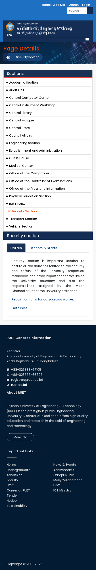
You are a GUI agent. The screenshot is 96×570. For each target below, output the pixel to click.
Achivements (63, 470)
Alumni (74, 5)
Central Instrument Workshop (31, 105)
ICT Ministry (62, 490)
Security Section (27, 57)
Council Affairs (20, 135)
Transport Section (22, 219)
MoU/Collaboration (68, 480)
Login (86, 5)
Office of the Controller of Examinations (40, 181)
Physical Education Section (29, 196)
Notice (12, 500)
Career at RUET (18, 490)
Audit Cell (16, 90)
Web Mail (59, 5)
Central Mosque (21, 120)
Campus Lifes (64, 475)
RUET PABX (16, 203)
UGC (56, 485)
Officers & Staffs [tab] (43, 248)
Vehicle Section (20, 226)
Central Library (20, 113)
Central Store (19, 128)
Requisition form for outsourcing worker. (43, 299)
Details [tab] (16, 248)
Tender (12, 495)
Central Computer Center (29, 97)
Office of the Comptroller (28, 173)
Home (46, 5)
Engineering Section (24, 143)
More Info (20, 437)
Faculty (12, 480)
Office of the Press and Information (36, 188)
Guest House (18, 158)
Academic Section (23, 82)
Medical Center (20, 165)
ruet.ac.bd (19, 385)
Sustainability (17, 506)
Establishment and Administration (35, 150)
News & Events (64, 464)
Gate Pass (19, 308)
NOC (10, 485)
